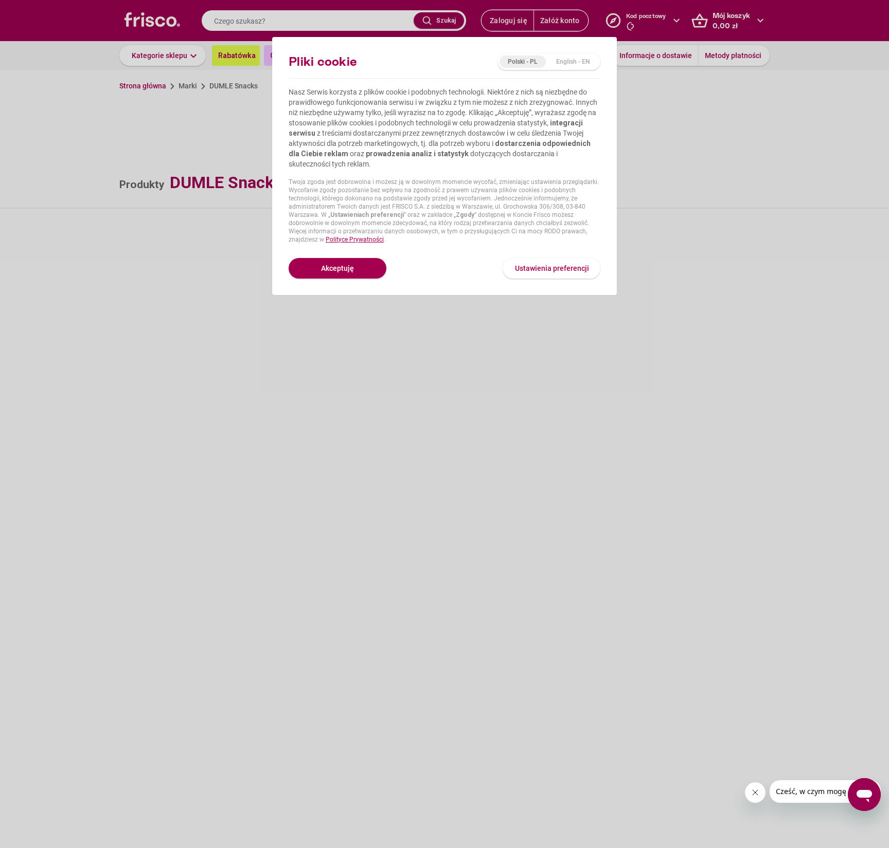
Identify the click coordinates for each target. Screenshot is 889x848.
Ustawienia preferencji (552, 268)
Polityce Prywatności (355, 239)
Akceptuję (337, 268)
